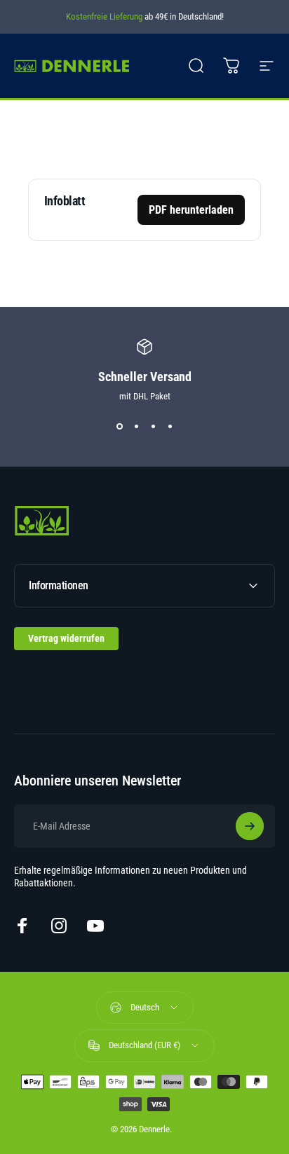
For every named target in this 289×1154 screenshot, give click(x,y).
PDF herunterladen (191, 210)
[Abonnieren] (250, 826)
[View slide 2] (136, 426)
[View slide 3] (152, 426)
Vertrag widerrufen (66, 638)
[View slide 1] (119, 426)
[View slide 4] (169, 426)
